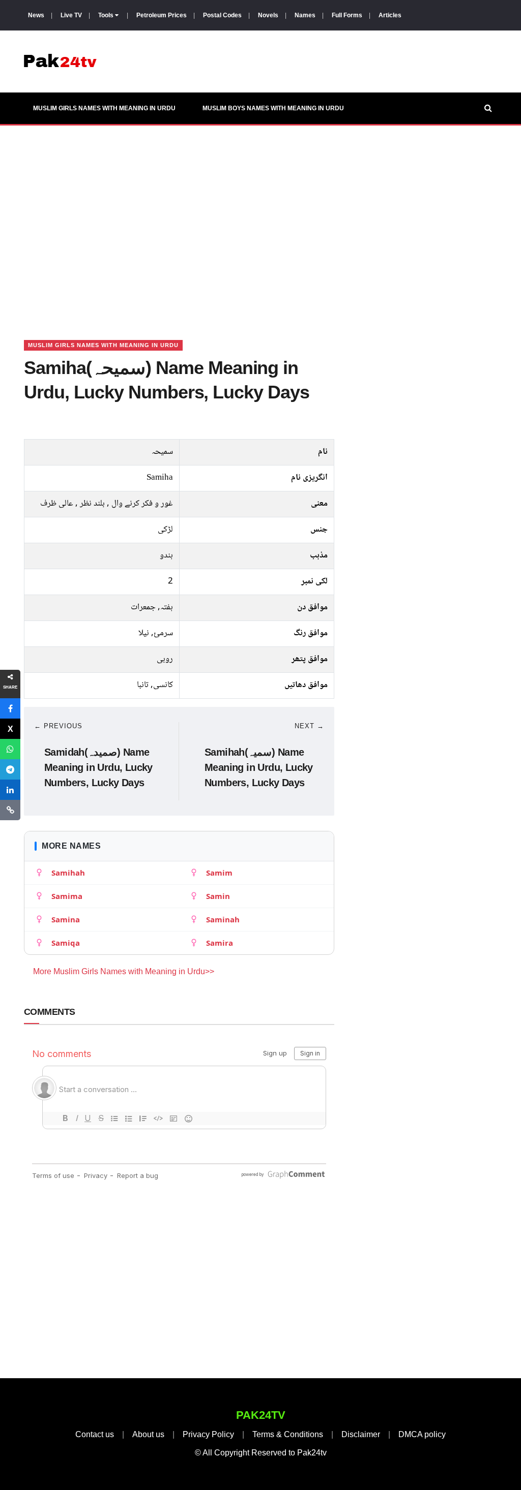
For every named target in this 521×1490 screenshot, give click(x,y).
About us (148, 1434)
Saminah (223, 919)
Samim (219, 872)
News (36, 15)
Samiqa (65, 943)
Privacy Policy (208, 1434)
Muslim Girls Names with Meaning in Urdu (104, 108)
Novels (268, 15)
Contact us (94, 1434)
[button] (10, 708)
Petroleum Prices (161, 15)
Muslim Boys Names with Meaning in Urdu (273, 108)
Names (305, 15)
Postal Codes (222, 15)
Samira (219, 943)
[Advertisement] (260, 220)
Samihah (68, 872)
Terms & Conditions (287, 1434)
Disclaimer (360, 1434)
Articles (390, 15)
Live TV (71, 15)
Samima (66, 896)
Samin (218, 896)
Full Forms (347, 15)
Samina (65, 919)
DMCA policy (422, 1434)
